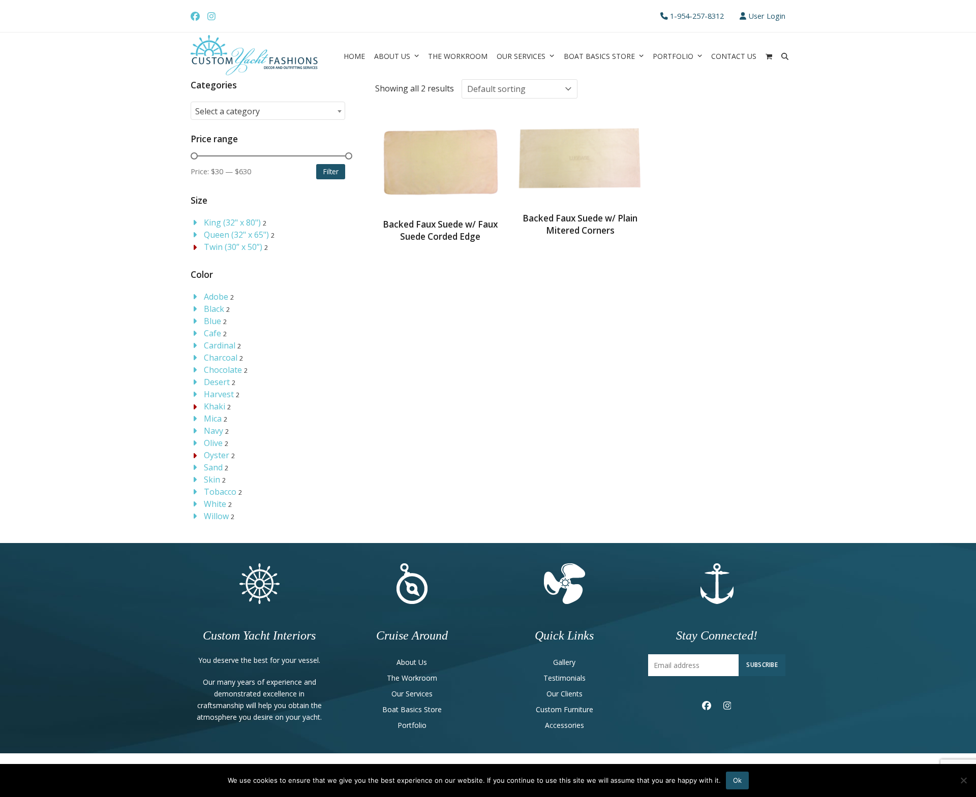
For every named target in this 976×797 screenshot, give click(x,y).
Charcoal (220, 357)
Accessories (564, 725)
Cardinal (219, 345)
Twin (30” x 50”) (233, 246)
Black (214, 308)
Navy (213, 430)
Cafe (212, 333)
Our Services (412, 693)
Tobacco (220, 491)
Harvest (219, 394)
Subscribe (762, 664)
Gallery (564, 662)
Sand (213, 467)
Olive (213, 443)
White (215, 503)
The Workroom (412, 678)
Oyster (216, 455)
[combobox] (268, 111)
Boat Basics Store (412, 709)
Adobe (216, 296)
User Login (766, 16)
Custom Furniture (564, 709)
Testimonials (564, 678)
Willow (216, 516)
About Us (411, 662)
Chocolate (223, 369)
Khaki (214, 406)
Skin (212, 479)
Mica (213, 418)
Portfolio (412, 725)
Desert (217, 382)
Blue (212, 321)
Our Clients (564, 693)
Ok (737, 780)
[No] (963, 780)
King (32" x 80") (232, 222)
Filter (331, 171)
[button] (769, 56)
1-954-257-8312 (697, 16)
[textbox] (268, 111)
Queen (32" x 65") (236, 234)
